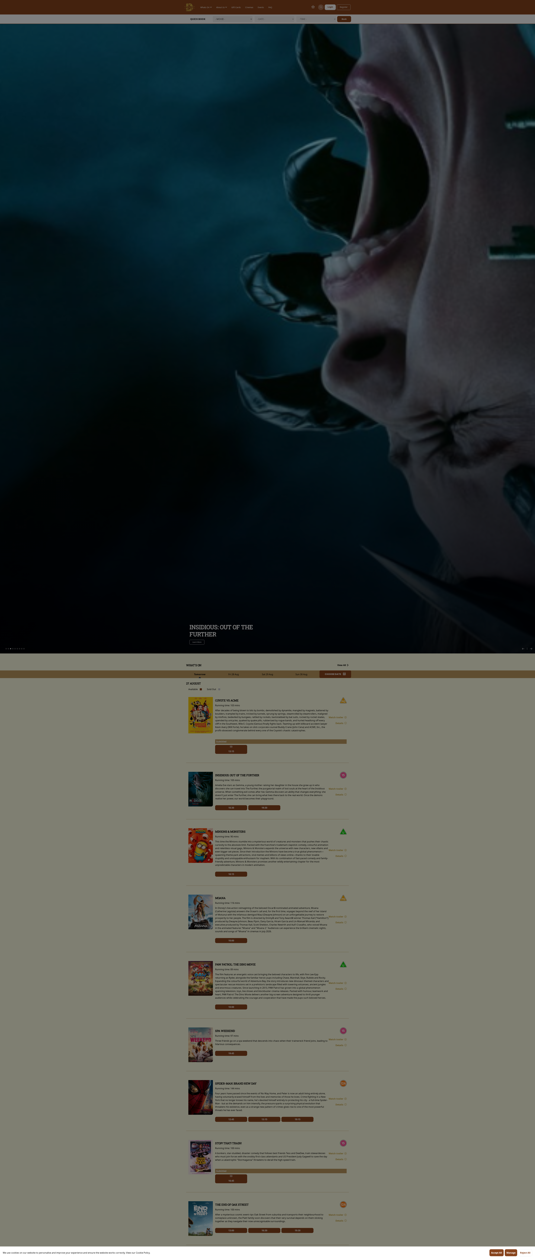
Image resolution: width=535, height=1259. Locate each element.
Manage (510, 1252)
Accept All (496, 1252)
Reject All (525, 1252)
